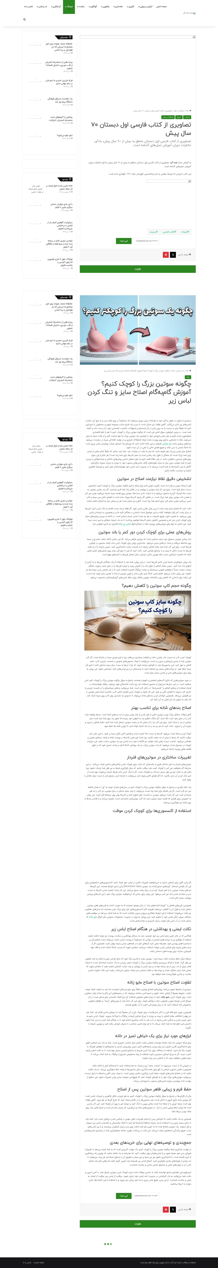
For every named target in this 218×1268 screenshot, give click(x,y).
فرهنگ (70, 6)
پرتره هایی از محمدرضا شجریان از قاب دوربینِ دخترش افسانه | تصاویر (59, 65)
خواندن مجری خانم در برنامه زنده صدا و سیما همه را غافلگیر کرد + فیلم (59, 243)
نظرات (138, 269)
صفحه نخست (38, 1262)
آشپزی (131, 6)
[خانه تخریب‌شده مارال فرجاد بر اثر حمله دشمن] (35, 192)
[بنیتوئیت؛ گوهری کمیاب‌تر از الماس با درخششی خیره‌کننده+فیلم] (35, 229)
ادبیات (187, 117)
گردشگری (57, 6)
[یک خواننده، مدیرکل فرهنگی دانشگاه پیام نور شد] (35, 105)
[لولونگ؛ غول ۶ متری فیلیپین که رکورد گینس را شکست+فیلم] (35, 266)
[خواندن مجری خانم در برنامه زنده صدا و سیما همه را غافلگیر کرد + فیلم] (35, 247)
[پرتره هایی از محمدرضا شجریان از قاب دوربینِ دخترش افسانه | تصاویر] (35, 69)
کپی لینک (124, 241)
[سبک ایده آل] (189, 13)
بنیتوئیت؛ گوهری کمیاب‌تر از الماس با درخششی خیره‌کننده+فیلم (60, 225)
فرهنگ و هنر (179, 110)
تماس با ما (28, 6)
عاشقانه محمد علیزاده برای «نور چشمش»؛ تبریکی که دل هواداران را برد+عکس (59, 46)
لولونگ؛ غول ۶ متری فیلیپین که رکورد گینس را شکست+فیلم (60, 262)
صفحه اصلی (161, 6)
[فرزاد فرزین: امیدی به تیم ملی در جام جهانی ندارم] (35, 87)
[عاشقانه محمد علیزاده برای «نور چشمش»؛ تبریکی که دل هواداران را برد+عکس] (35, 50)
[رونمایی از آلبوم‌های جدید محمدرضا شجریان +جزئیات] (35, 124)
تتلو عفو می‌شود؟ (65, 135)
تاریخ (179, 117)
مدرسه (153, 232)
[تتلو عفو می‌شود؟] (35, 142)
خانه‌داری (119, 6)
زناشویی (106, 6)
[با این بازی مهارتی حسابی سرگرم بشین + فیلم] (35, 211)
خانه (187, 110)
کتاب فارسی (169, 232)
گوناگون (93, 6)
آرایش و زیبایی (146, 6)
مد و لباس (43, 6)
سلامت (82, 6)
